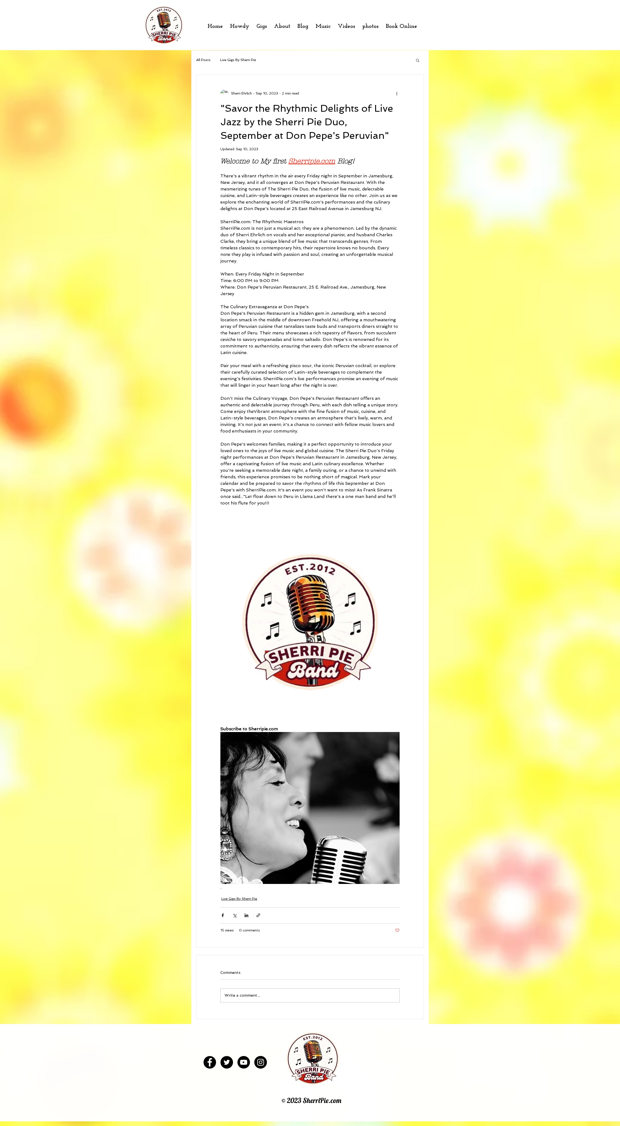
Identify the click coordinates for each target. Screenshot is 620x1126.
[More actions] (397, 93)
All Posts (203, 60)
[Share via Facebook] (222, 915)
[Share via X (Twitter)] (234, 915)
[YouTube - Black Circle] (243, 1062)
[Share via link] (258, 915)
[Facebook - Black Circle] (209, 1062)
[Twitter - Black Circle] (226, 1062)
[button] (417, 60)
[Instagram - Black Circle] (260, 1062)
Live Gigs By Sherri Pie (238, 60)
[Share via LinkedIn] (246, 915)
